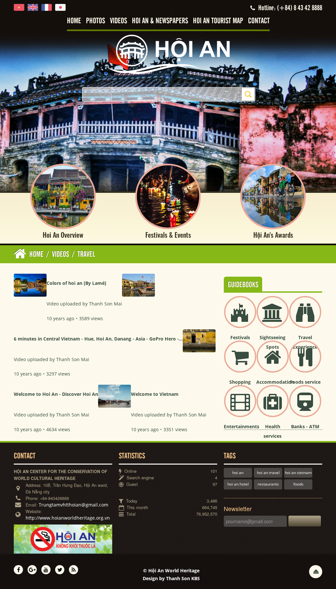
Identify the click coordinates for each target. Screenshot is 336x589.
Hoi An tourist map (218, 21)
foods (298, 484)
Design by (171, 578)
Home (74, 21)
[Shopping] (240, 362)
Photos (95, 21)
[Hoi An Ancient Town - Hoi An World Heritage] (168, 54)
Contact (259, 21)
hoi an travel (268, 472)
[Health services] (272, 406)
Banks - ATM (305, 426)
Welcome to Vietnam (154, 394)
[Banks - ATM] (305, 406)
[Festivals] (240, 317)
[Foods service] (305, 362)
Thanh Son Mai (105, 304)
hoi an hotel (238, 484)
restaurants (268, 484)
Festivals (240, 337)
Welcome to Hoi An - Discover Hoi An (56, 394)
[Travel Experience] (305, 317)
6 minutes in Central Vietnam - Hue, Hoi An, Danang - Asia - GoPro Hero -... (98, 339)
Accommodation (275, 382)
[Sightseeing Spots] (272, 317)
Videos (118, 21)
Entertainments (241, 426)
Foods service (305, 382)
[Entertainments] (240, 406)
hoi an (237, 472)
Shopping (240, 382)
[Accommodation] (272, 362)
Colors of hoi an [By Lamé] (76, 283)
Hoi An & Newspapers (160, 21)
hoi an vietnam (298, 472)
